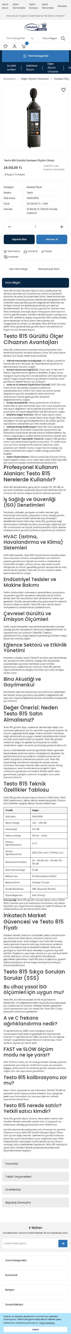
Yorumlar (11, 1164)
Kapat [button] (35, 1329)
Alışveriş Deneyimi (18, 1202)
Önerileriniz (13, 1189)
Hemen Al (52, 239)
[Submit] (62, 1243)
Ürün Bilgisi (12, 282)
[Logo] (35, 27)
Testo (30, 192)
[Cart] (23, 46)
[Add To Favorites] (63, 90)
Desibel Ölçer (34, 187)
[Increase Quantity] (61, 226)
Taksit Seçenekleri (18, 1176)
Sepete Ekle (19, 239)
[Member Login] (14, 46)
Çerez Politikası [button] (47, 1322)
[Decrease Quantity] (9, 226)
